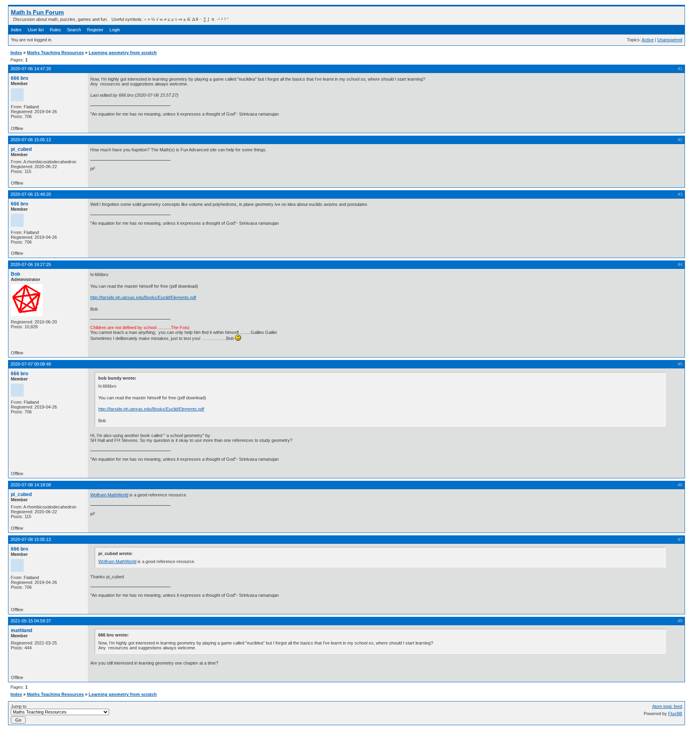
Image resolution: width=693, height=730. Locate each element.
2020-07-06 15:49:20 (30, 194)
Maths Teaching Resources (55, 52)
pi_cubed (21, 149)
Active (648, 39)
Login (114, 29)
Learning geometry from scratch (123, 52)
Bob (15, 274)
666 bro (19, 78)
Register (95, 29)
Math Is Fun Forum (37, 12)
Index (16, 29)
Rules (55, 29)
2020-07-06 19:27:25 (30, 264)
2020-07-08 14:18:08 (30, 484)
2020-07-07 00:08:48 (30, 364)
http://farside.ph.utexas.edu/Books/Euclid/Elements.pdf (143, 297)
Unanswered (669, 39)
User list (36, 29)
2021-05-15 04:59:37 (30, 620)
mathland (21, 630)
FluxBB (675, 713)
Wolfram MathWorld (109, 494)
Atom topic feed (667, 706)
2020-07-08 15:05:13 (30, 539)
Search (74, 29)
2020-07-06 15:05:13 (30, 139)
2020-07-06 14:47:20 (30, 68)
